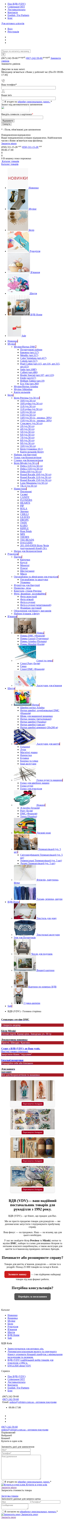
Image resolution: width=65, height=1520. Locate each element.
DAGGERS (26, 542)
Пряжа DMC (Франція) (32, 635)
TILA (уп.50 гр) (28, 485)
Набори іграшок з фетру (27, 613)
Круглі (23, 562)
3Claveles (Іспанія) (30, 808)
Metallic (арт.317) (29, 355)
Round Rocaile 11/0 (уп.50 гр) (35, 477)
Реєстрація (13, 31)
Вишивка (13, 1318)
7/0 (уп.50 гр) (27, 437)
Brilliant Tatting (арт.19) (32, 380)
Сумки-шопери (32, 1003)
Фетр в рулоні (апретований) (35, 605)
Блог (10, 18)
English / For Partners (18, 15)
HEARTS (25, 503)
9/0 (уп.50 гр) (27, 443)
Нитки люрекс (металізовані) (35, 719)
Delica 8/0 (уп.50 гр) (30, 471)
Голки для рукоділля (31, 788)
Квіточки (25, 559)
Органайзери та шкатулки (34, 579)
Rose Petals (26, 531)
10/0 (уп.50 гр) (28, 400)
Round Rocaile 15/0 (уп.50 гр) (35, 480)
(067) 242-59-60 (34, 58)
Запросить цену (29, 1514)
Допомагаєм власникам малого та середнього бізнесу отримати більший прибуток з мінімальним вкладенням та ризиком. (35, 1354)
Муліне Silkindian (23, 389)
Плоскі (24, 568)
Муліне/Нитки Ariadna (26, 386)
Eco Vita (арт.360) (29, 383)
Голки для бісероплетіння (27, 457)
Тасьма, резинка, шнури (49, 899)
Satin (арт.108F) (28, 369)
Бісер (31, 230)
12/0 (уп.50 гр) (28, 412)
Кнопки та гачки (29, 761)
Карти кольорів (22, 392)
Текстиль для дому (47, 918)
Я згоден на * (27, 1481)
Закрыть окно (8, 1517)
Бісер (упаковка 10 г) (31, 449)
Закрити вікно (9, 143)
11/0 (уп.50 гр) (27, 406)
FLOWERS (26, 500)
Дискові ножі (44, 832)
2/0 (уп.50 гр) (27, 426)
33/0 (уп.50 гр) (28, 446)
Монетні (24, 565)
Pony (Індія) (26, 810)
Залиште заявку (17, 1274)
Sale (24, 335)
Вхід (10, 28)
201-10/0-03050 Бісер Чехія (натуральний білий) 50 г (34, 547)
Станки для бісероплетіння (28, 460)
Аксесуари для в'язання (49, 685)
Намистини (20, 488)
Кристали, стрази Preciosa (27, 591)
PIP (22, 505)
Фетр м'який (27, 599)
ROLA (23, 508)
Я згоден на (28, 101)
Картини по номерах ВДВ (42, 986)
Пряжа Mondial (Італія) (32, 644)
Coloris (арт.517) (28, 361)
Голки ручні (26, 785)
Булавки (24, 758)
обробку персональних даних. (34, 101)
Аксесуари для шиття (48, 743)
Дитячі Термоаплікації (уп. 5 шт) (37, 863)
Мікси (23, 573)
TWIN (23, 522)
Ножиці (41, 805)
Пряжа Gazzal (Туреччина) (34, 638)
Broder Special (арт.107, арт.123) (37, 375)
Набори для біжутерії (25, 454)
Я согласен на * (31, 1511)
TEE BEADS (27, 539)
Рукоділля (35, 251)
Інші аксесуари (28, 763)
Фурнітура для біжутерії (27, 585)
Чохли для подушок (42, 954)
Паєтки (18, 556)
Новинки (34, 187)
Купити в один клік (36, 1484)
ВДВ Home (36, 314)
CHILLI (24, 514)
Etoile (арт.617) (28, 378)
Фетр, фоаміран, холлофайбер (30, 593)
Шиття (33, 293)
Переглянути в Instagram (32, 1104)
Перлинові (26, 491)
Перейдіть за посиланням (32, 1296)
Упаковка (25, 582)
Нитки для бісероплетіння (28, 551)
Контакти (13, 12)
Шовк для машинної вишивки (36, 716)
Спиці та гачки (45, 660)
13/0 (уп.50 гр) (28, 415)
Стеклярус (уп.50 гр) (31, 423)
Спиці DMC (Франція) (32, 669)
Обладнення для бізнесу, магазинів (32, 610)
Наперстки (26, 755)
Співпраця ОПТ (16, 6)
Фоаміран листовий (30, 608)
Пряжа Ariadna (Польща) (33, 641)
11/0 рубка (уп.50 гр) (31, 409)
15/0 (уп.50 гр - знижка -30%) (36, 420)
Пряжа (40, 632)
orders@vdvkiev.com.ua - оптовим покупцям (32, 1402)
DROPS (24, 520)
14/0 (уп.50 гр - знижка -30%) (36, 417)
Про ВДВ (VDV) (17, 4)
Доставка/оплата (16, 9)
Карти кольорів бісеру (32, 451)
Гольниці (25, 746)
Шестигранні (27, 571)
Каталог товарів (10, 161)
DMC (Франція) (28, 813)
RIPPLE (24, 528)
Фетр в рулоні (27, 602)
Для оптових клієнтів (12, 23)
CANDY (25, 497)
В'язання (35, 272)
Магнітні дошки (29, 752)
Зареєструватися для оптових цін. (26, 1348)
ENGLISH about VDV (19, 1365)
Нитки (35, 704)
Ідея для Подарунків (25, 937)
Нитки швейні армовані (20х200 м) (39, 727)
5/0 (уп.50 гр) (27, 432)
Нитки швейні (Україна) (33, 721)
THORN (24, 537)
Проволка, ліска (22, 588)
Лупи (23, 749)
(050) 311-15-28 (30, 147)
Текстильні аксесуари (48, 934)
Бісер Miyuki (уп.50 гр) (26, 463)
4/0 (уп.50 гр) (27, 429)
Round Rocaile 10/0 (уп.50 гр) (35, 474)
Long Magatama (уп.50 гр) (34, 483)
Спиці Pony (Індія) (30, 663)
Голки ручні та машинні (49, 780)
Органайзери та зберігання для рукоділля (36, 576)
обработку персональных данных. (38, 1511)
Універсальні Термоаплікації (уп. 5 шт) (41, 860)
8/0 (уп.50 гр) (27, 440)
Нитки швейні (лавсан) (32, 724)
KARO (24, 525)
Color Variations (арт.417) (33, 358)
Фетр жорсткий (28, 596)
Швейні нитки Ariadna (32, 707)
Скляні (24, 494)
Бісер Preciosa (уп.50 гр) (26, 397)
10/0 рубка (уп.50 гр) (31, 403)
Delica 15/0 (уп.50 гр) (31, 468)
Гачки (23, 666)
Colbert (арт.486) (29, 372)
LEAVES (25, 517)
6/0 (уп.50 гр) (27, 434)
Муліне (32, 209)
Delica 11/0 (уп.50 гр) (31, 466)
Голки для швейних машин (34, 783)
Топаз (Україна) (28, 816)
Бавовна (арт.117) (29, 352)
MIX (22, 534)
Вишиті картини (45, 970)
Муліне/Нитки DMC (25, 346)
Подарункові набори (31, 349)
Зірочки (24, 511)
